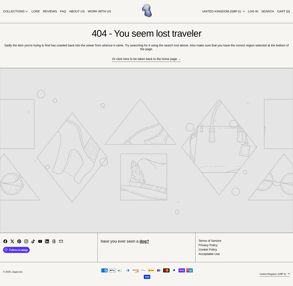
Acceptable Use (209, 254)
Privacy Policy (208, 245)
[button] (267, 11)
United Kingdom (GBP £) (222, 11)
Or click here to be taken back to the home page (144, 59)
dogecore (17, 271)
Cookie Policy (208, 249)
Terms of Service (210, 240)
